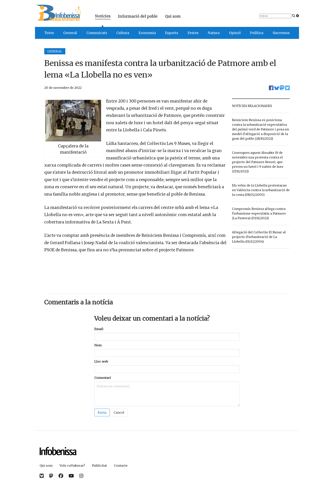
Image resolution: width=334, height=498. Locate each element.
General (70, 33)
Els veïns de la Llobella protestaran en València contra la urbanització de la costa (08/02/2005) (261, 190)
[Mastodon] (51, 476)
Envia (102, 412)
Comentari (102, 378)
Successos (281, 33)
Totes (49, 33)
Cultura (122, 33)
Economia (147, 33)
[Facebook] (61, 476)
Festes (193, 33)
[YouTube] (71, 476)
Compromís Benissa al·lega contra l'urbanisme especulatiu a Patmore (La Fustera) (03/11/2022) (259, 213)
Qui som (173, 16)
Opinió (235, 33)
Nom (98, 345)
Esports (171, 33)
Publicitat (99, 465)
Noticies (103, 16)
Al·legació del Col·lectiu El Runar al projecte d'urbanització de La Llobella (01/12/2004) (259, 236)
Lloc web (101, 361)
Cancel (119, 412)
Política (256, 33)
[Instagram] (81, 476)
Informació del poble (138, 16)
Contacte (121, 465)
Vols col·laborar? (72, 465)
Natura (214, 33)
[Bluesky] (42, 476)
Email (98, 329)
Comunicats (96, 33)
